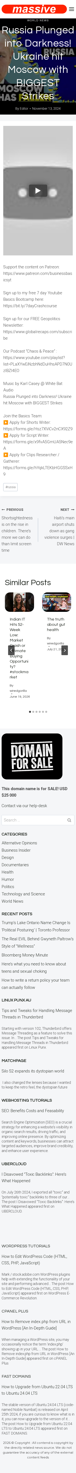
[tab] (30, 712)
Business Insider (16, 850)
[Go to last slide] (11, 650)
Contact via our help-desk (24, 805)
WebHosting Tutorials (27, 1100)
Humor (8, 879)
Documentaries (15, 864)
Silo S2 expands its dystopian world (33, 1071)
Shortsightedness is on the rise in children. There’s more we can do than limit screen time (17, 530)
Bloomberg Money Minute (25, 955)
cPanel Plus (15, 1311)
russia (10, 487)
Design (8, 857)
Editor (24, 109)
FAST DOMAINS (16, 1376)
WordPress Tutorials (26, 1246)
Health (7, 872)
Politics (8, 886)
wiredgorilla (18, 690)
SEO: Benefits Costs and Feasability (33, 1110)
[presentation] (19, 602)
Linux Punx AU (16, 1000)
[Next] (64, 650)
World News (38, 20)
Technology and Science (23, 894)
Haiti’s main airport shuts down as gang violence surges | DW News (59, 527)
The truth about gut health (56, 624)
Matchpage (14, 1061)
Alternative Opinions (19, 843)
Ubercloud (14, 1164)
